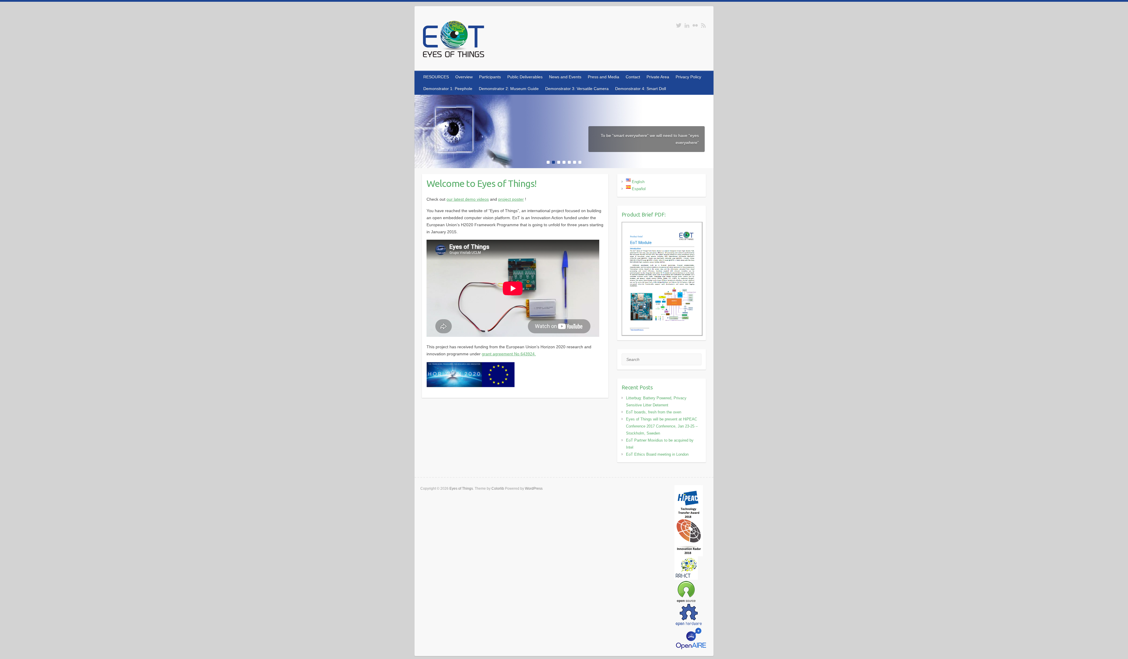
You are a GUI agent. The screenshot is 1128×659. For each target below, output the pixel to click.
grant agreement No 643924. (509, 354)
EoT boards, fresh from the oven (653, 412)
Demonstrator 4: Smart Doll (640, 88)
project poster (511, 199)
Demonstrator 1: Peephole (447, 88)
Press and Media (603, 77)
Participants (490, 77)
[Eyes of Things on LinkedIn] (687, 25)
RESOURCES (436, 77)
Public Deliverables (525, 77)
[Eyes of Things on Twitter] (679, 25)
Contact (633, 77)
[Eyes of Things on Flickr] (695, 25)
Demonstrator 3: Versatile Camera (577, 88)
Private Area (658, 77)
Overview (464, 77)
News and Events (565, 77)
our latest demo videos (467, 199)
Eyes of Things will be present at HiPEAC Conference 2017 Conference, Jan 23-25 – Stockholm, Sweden (662, 426)
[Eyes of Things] (453, 40)
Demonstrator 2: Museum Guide (509, 88)
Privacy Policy (688, 77)
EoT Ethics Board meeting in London (657, 454)
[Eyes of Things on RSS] (703, 25)
